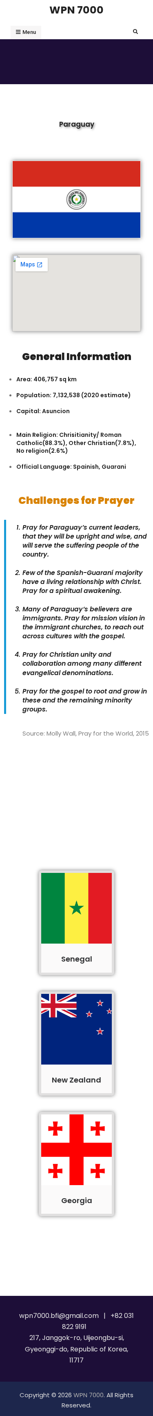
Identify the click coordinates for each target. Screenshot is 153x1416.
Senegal (76, 959)
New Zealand (76, 1080)
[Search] (135, 32)
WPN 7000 (76, 9)
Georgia (76, 1200)
